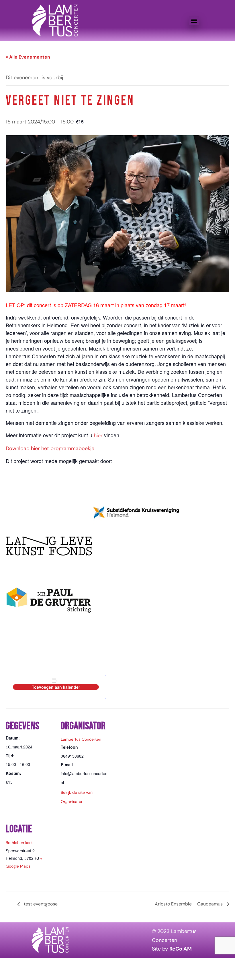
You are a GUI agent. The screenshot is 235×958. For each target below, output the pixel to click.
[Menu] (194, 20)
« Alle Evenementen (28, 57)
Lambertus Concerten (81, 739)
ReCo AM (180, 948)
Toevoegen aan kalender (56, 687)
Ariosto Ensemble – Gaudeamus (189, 904)
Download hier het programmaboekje (50, 448)
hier (98, 435)
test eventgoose (40, 904)
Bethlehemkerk (19, 842)
